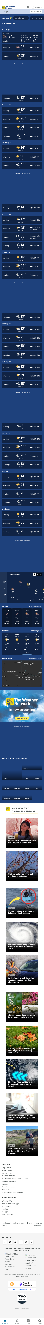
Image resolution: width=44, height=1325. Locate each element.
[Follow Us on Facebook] (4, 1242)
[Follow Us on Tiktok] (20, 1242)
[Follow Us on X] (31, 1242)
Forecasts (35, 11)
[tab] (34, 574)
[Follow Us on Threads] (26, 1242)
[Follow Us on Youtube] (15, 1242)
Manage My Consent (10, 1181)
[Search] (28, 7)
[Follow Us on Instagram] (10, 1242)
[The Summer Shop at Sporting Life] (37, 795)
